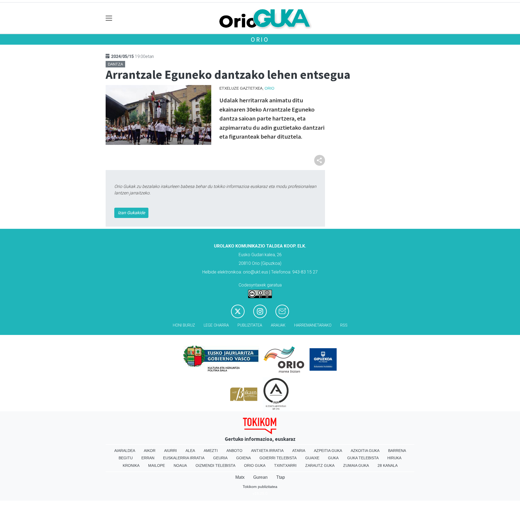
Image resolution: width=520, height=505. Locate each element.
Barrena (397, 450)
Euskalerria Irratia (183, 458)
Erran (147, 458)
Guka (333, 458)
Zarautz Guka (319, 465)
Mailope (156, 465)
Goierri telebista (278, 458)
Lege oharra (216, 325)
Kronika (131, 465)
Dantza (115, 64)
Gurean (260, 477)
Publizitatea (250, 325)
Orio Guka (254, 465)
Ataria (298, 450)
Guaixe (312, 458)
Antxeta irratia (267, 450)
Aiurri (170, 450)
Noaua (180, 465)
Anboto (234, 450)
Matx (240, 477)
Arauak (278, 325)
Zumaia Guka (356, 465)
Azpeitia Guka (328, 450)
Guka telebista (363, 458)
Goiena (243, 458)
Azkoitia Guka (365, 450)
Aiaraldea (124, 450)
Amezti (211, 450)
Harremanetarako (313, 325)
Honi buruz (184, 325)
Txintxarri (285, 465)
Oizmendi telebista (215, 465)
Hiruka (394, 458)
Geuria (220, 458)
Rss (343, 325)
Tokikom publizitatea (260, 486)
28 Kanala (388, 465)
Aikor (149, 450)
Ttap (280, 477)
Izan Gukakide (131, 212)
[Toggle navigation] (109, 18)
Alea (190, 450)
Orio (260, 39)
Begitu (126, 458)
